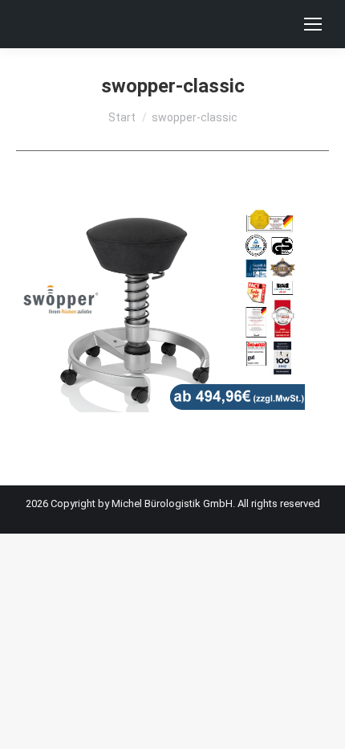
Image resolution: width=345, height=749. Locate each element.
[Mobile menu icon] (313, 24)
